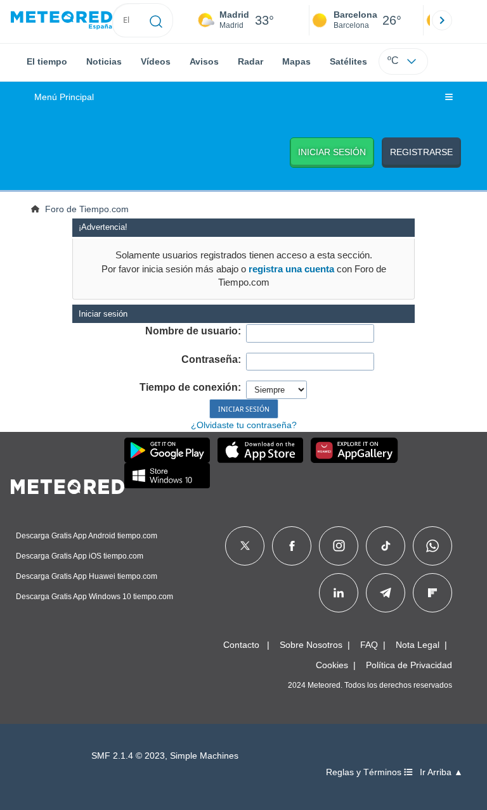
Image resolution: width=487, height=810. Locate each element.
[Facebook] (292, 546)
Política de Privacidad (409, 665)
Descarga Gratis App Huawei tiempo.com (86, 576)
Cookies (332, 665)
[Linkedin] (339, 592)
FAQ (369, 645)
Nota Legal (417, 645)
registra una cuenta (291, 268)
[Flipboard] (432, 592)
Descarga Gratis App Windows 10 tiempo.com (94, 596)
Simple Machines (204, 756)
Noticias (104, 61)
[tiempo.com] (61, 20)
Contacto (241, 645)
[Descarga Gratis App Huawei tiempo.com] (354, 450)
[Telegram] (385, 592)
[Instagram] (339, 546)
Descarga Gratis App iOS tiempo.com (79, 556)
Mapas (296, 61)
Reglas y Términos (365, 772)
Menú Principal (64, 97)
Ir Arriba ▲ (441, 772)
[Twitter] (245, 546)
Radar (250, 61)
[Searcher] (156, 20)
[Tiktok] (386, 546)
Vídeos (156, 61)
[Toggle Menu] (449, 97)
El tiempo (47, 61)
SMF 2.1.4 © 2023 (128, 756)
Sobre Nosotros (311, 645)
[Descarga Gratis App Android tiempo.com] (167, 450)
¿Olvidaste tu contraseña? (244, 425)
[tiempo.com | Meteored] (67, 484)
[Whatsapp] (432, 546)
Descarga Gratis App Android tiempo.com (86, 535)
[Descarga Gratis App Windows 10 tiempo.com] (167, 475)
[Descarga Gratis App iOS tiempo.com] (260, 450)
